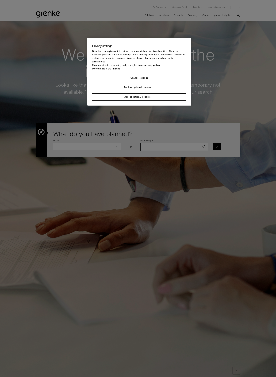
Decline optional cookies (137, 87)
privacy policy (152, 65)
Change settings (139, 78)
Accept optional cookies (137, 97)
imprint (116, 68)
